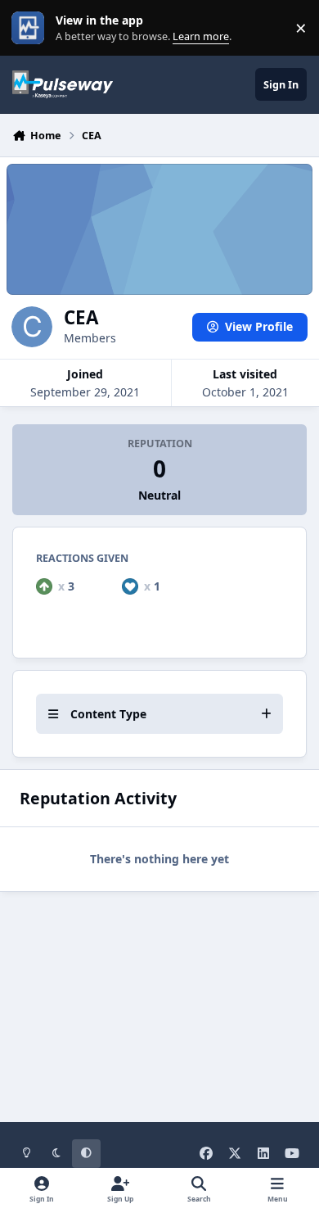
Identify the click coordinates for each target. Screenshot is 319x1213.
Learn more (31, 28)
